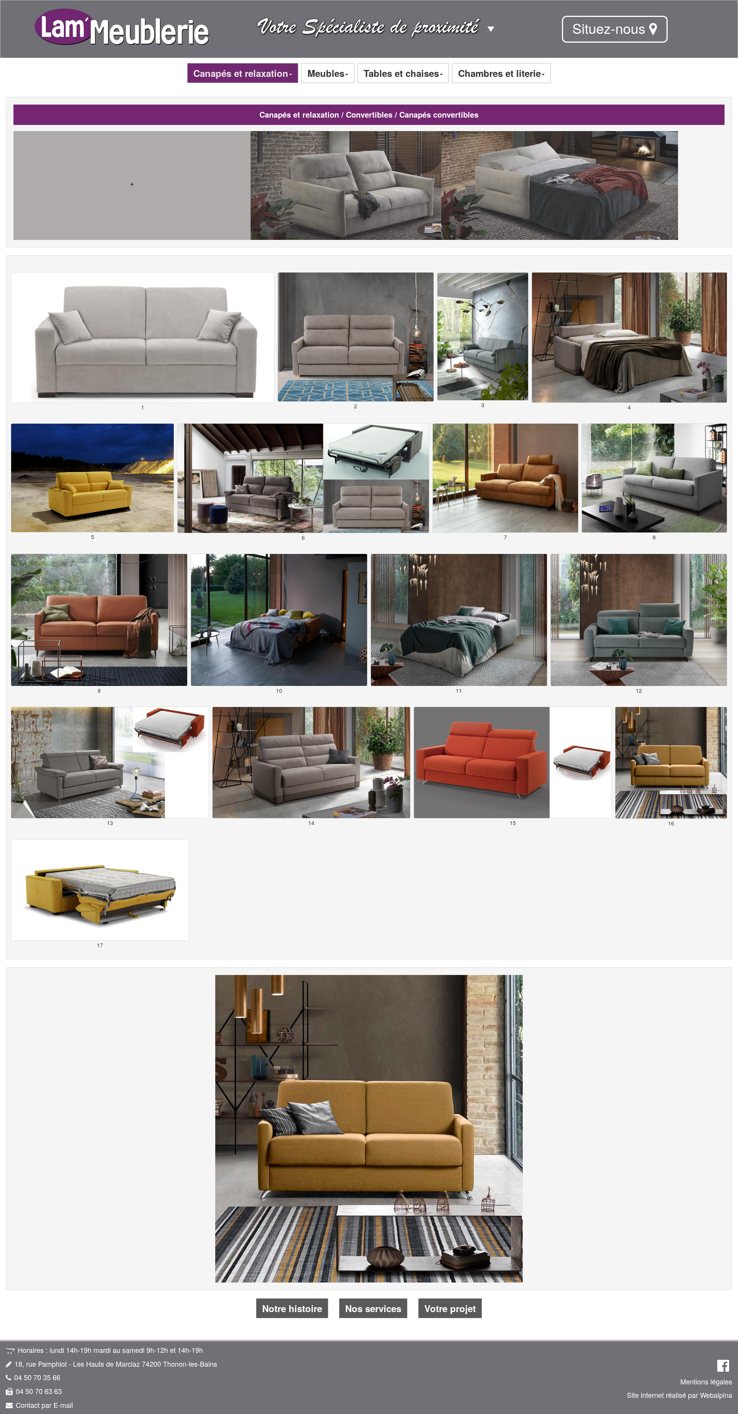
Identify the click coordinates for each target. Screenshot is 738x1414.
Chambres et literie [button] (499, 73)
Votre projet (450, 1308)
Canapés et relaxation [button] (240, 73)
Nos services (373, 1308)
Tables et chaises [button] (401, 73)
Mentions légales (706, 1381)
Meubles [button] (326, 73)
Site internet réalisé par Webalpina (679, 1395)
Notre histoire (292, 1308)
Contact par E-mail (44, 1405)
